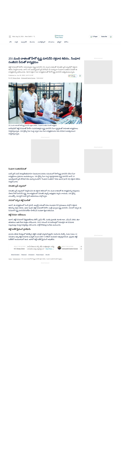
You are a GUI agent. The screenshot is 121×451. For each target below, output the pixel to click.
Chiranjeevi (31, 254)
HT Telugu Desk (15, 78)
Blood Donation (15, 254)
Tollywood (23, 254)
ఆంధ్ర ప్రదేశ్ (24, 42)
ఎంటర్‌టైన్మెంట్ (41, 42)
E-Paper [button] (95, 36)
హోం (10, 42)
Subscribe (104, 36)
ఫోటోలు (66, 42)
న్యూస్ (16, 42)
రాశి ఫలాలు (51, 42)
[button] (10, 36)
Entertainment (16, 259)
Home (10, 259)
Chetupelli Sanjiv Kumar (28, 78)
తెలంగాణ (32, 42)
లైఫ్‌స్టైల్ (59, 42)
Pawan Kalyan (40, 254)
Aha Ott (47, 254)
